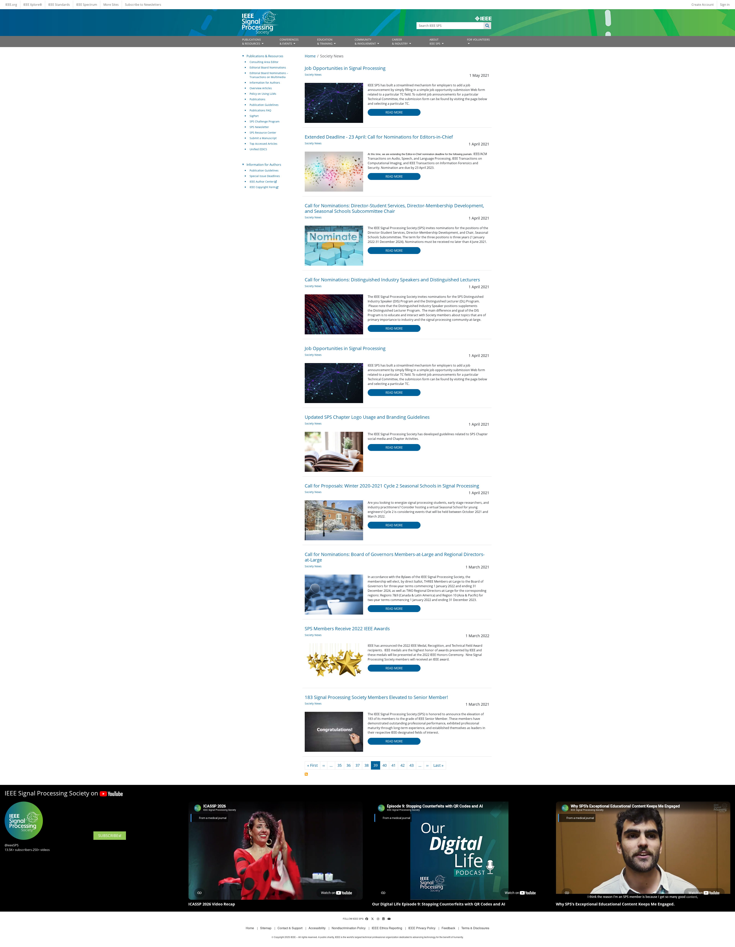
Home (310, 56)
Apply (487, 25)
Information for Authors (265, 82)
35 (339, 765)
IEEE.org (11, 4)
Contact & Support (290, 928)
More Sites (111, 4)
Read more (394, 112)
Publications (257, 99)
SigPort (254, 116)
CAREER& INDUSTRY (400, 41)
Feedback (448, 928)
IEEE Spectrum (86, 4)
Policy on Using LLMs (263, 94)
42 (402, 765)
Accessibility (317, 928)
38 (366, 765)
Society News (313, 74)
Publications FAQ (260, 110)
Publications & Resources (265, 56)
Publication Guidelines (264, 105)
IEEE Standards (59, 4)
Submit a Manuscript (263, 138)
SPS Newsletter (259, 127)
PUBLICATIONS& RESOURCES (251, 41)
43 (411, 765)
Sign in (725, 4)
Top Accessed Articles (263, 143)
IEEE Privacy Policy (421, 928)
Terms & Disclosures (475, 928)
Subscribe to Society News (306, 774)
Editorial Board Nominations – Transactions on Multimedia (269, 75)
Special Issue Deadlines (265, 176)
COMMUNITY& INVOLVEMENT (366, 41)
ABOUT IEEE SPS (435, 41)
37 (357, 765)
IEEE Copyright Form (262, 187)
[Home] (260, 14)
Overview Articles (261, 88)
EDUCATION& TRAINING (325, 41)
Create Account (703, 4)
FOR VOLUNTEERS (478, 39)
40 (384, 765)
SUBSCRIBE (108, 835)
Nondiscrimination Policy (349, 928)
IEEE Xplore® (32, 4)
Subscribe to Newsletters (143, 4)
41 (393, 765)
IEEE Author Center (262, 181)
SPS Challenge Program (264, 121)
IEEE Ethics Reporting (387, 928)
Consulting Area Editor (264, 62)
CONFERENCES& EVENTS (289, 41)
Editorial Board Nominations (268, 67)
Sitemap (265, 928)
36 (348, 765)
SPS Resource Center (263, 132)
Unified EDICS (258, 149)
